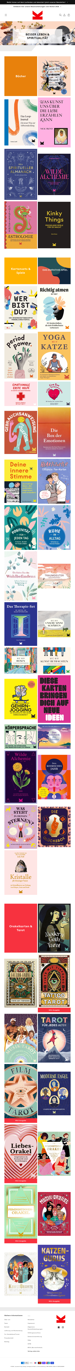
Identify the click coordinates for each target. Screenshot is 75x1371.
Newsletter (31, 1319)
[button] (5, 15)
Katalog (6, 1341)
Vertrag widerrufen (34, 1351)
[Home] (37, 15)
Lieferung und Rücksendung (13, 1330)
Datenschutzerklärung (35, 1336)
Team (6, 1323)
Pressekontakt (8, 1338)
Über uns (7, 1319)
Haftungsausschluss (34, 1332)
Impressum (31, 1323)
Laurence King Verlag (20, 1366)
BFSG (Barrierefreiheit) (35, 1347)
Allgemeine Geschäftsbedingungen (35, 1328)
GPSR (29, 1344)
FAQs (29, 1340)
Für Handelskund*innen (12, 1334)
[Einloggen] (64, 15)
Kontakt (6, 1327)
